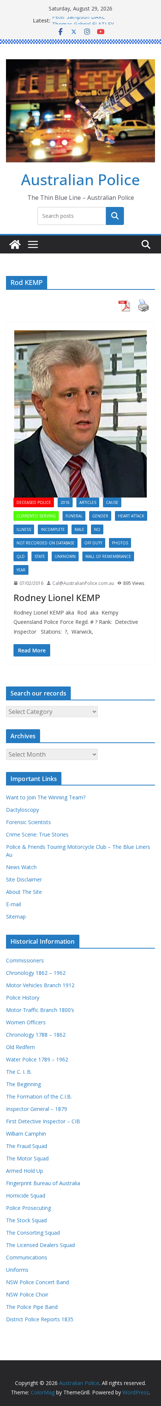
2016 (65, 502)
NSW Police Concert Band (37, 1282)
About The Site (24, 891)
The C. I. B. (19, 1071)
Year (20, 570)
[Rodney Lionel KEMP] (80, 413)
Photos (120, 543)
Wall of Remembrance (108, 556)
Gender (100, 516)
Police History (22, 997)
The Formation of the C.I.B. (39, 1096)
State (39, 556)
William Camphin (26, 1133)
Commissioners (25, 960)
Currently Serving (36, 516)
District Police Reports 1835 (39, 1319)
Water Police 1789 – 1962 (37, 1059)
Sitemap (16, 916)
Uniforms (17, 1269)
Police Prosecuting (28, 1207)
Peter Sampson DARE (78, 20)
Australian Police (80, 179)
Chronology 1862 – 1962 (36, 972)
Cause (112, 502)
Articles (87, 502)
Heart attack (131, 516)
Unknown (65, 556)
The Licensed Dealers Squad (40, 1245)
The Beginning (23, 1084)
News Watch (21, 867)
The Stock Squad (26, 1220)
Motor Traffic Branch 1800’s (40, 1009)
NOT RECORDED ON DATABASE (45, 543)
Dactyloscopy (22, 809)
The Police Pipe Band (32, 1306)
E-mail (13, 904)
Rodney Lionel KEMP (56, 597)
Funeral (74, 516)
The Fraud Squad (26, 1146)
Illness (23, 529)
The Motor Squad (27, 1158)
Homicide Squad (25, 1195)
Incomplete (53, 529)
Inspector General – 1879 (36, 1108)
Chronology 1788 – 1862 (36, 1034)
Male (79, 529)
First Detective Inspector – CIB (43, 1121)
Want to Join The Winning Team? (45, 797)
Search (115, 215)
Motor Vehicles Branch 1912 (40, 985)
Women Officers (26, 1022)
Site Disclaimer (24, 879)
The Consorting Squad (33, 1232)
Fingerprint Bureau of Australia (43, 1183)
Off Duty (93, 543)
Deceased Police (33, 502)
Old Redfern (20, 1047)
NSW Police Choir (27, 1294)
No (97, 529)
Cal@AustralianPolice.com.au (83, 583)
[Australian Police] (15, 244)
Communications (26, 1257)
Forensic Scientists (28, 822)
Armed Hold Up (24, 1170)
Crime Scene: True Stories (37, 834)
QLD (20, 556)
